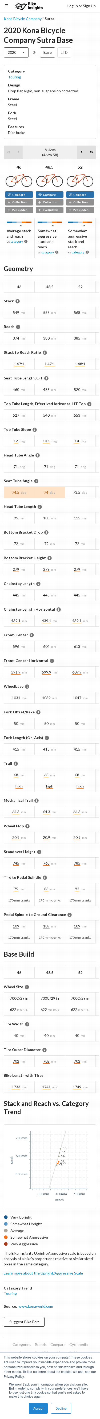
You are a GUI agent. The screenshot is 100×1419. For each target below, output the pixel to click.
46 (19, 166)
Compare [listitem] (58, 1344)
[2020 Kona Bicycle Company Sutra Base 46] (19, 185)
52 (80, 166)
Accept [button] (38, 1408)
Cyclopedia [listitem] (78, 1344)
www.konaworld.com (35, 1306)
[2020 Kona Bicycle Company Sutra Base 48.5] (49, 185)
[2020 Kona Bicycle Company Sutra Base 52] (80, 185)
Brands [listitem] (41, 1344)
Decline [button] (61, 1408)
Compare (18, 194)
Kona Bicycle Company (23, 18)
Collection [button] (19, 202)
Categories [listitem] (22, 1344)
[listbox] (16, 52)
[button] (9, 152)
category (16, 241)
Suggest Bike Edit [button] (24, 1321)
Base (47, 52)
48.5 (49, 166)
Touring (14, 77)
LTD (64, 52)
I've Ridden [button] (19, 210)
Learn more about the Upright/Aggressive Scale (43, 1273)
